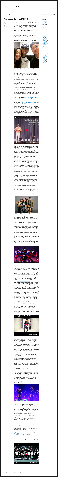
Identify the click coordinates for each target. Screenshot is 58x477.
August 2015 (44, 46)
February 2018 (45, 25)
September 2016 (45, 33)
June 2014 (44, 59)
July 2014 (44, 58)
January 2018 (44, 26)
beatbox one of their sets (20, 365)
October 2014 (44, 55)
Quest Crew (35, 367)
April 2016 (44, 38)
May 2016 (44, 37)
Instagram (25, 437)
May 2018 (44, 22)
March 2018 (44, 24)
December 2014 (45, 53)
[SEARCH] (54, 14)
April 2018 (44, 23)
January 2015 (44, 52)
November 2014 (45, 54)
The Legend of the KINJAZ (15, 19)
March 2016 (44, 39)
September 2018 (45, 21)
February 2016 (45, 40)
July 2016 (44, 35)
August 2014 (44, 57)
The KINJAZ (22, 425)
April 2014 (44, 61)
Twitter (22, 437)
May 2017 (44, 27)
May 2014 (44, 60)
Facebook (30, 437)
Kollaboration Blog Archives (12, 7)
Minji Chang (5, 25)
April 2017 (44, 28)
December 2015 (45, 42)
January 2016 (44, 41)
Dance (4, 27)
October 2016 (44, 32)
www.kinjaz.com (16, 433)
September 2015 (45, 45)
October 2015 (44, 44)
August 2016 (44, 34)
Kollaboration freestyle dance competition (30, 102)
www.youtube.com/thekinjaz (18, 435)
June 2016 (44, 36)
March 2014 (44, 62)
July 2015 (44, 47)
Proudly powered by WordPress (17, 472)
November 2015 (45, 43)
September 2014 (45, 56)
